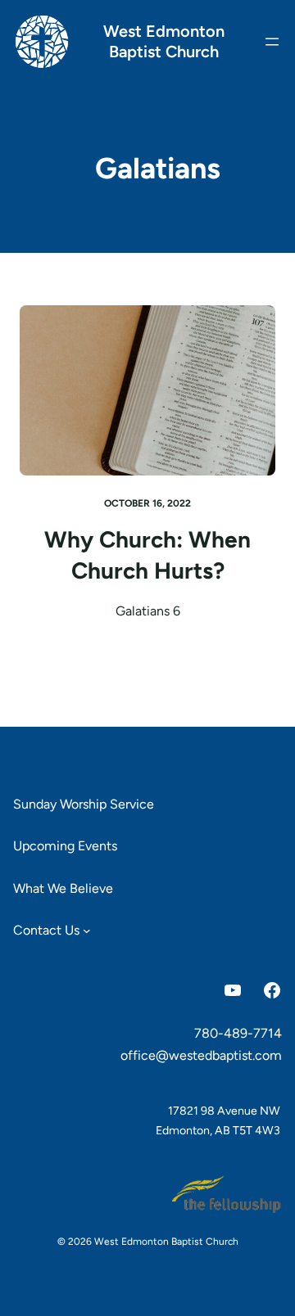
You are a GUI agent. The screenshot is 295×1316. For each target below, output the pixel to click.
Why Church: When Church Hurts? (147, 554)
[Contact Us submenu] (87, 930)
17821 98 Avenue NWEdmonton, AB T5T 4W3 (218, 1121)
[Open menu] (272, 42)
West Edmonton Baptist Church (164, 41)
